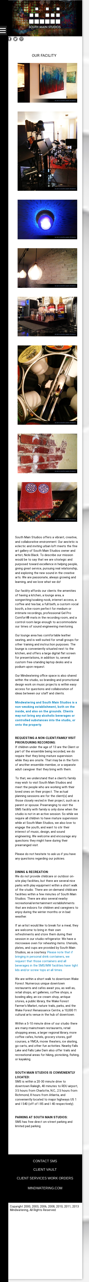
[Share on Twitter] (15, 40)
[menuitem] (44, 1160)
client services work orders (45, 1178)
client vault (45, 1169)
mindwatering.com (45, 1188)
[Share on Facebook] (9, 40)
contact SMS (45, 1161)
